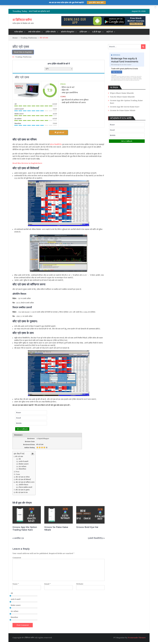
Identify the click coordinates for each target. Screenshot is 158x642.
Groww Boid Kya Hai (87, 527)
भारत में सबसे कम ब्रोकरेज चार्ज (39, 11)
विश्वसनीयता (22, 469)
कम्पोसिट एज (19, 538)
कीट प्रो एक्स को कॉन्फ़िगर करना (25, 482)
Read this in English (23, 52)
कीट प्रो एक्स (19, 456)
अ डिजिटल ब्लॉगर (22, 20)
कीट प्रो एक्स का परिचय (23, 477)
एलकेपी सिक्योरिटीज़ (95, 538)
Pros (17, 472)
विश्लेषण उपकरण (24, 464)
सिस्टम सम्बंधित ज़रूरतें (25, 487)
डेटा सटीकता (22, 466)
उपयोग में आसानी (23, 461)
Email (47, 584)
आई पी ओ (109, 32)
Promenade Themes (137, 638)
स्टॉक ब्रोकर (18, 32)
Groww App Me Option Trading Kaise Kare (24, 528)
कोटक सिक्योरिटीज (56, 144)
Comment (16, 558)
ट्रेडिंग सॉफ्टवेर (51, 32)
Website (79, 584)
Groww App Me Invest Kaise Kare (124, 107)
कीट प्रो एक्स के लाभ (21, 492)
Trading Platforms (23, 57)
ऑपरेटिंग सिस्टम (23, 485)
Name (15, 584)
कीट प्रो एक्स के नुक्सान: (22, 490)
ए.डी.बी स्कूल (96, 32)
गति (20, 459)
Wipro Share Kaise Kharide (122, 93)
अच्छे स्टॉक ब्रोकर (34, 32)
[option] (60, 11)
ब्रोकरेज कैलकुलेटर (67, 32)
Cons (18, 474)
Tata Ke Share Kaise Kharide (122, 97)
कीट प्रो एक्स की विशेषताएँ (23, 479)
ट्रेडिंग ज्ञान (83, 32)
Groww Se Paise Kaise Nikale (56, 528)
